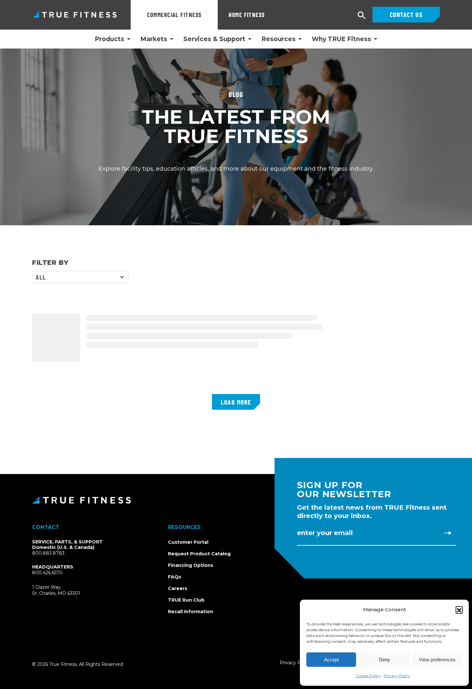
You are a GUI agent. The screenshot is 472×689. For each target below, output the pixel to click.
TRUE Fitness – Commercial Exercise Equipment (74, 15)
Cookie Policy (368, 675)
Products (109, 39)
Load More (236, 402)
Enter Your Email (325, 533)
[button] (459, 609)
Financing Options (190, 565)
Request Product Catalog (199, 554)
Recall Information (190, 611)
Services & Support (214, 39)
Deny (384, 659)
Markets (153, 39)
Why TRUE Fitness (341, 39)
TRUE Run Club (186, 600)
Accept (331, 659)
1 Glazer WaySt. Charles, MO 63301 (63, 590)
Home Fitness (247, 14)
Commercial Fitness (174, 14)
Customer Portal (188, 542)
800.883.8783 (48, 553)
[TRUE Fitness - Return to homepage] (236, 500)
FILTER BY (50, 262)
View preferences (437, 659)
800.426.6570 (47, 573)
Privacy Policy (397, 675)
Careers (177, 588)
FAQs (174, 577)
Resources (278, 39)
